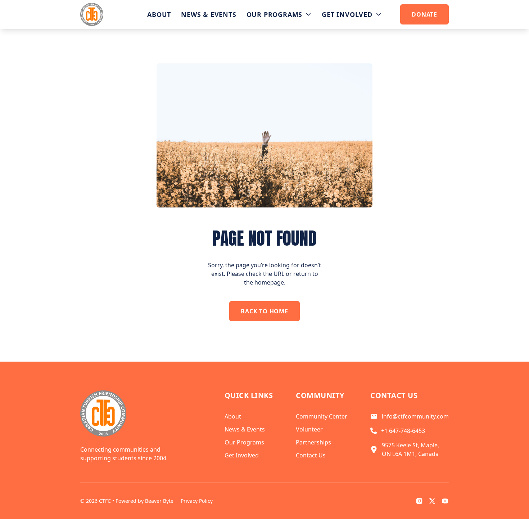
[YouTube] (445, 501)
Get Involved (347, 14)
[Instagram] (419, 501)
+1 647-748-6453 (403, 431)
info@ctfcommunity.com (415, 416)
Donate (424, 14)
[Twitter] (432, 501)
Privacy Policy (197, 500)
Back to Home (264, 311)
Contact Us (311, 455)
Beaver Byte (159, 500)
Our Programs (275, 14)
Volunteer (309, 429)
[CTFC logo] (91, 14)
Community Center (321, 416)
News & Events (208, 14)
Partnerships (313, 442)
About (159, 14)
